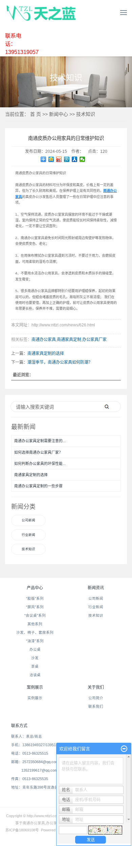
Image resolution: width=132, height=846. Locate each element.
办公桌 (35, 649)
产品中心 (35, 588)
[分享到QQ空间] (51, 159)
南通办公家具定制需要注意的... (40, 441)
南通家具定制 (69, 339)
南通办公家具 (43, 339)
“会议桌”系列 (35, 615)
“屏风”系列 (35, 607)
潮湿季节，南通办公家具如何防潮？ (59, 362)
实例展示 (34, 698)
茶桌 (35, 666)
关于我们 (96, 687)
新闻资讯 (96, 588)
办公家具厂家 (94, 339)
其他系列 (34, 624)
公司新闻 (28, 520)
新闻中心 (58, 114)
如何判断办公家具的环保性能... (40, 464)
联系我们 (95, 706)
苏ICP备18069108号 (22, 830)
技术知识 (85, 114)
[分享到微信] (82, 159)
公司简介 (95, 698)
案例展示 (35, 687)
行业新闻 (28, 535)
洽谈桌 (35, 675)
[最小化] (124, 748)
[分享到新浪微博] (59, 159)
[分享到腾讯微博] (67, 159)
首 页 (35, 114)
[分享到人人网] (75, 159)
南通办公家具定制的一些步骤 (38, 486)
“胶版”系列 (35, 598)
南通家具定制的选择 (45, 353)
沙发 (35, 658)
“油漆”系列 (35, 641)
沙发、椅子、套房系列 (34, 632)
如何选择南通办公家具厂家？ (38, 452)
